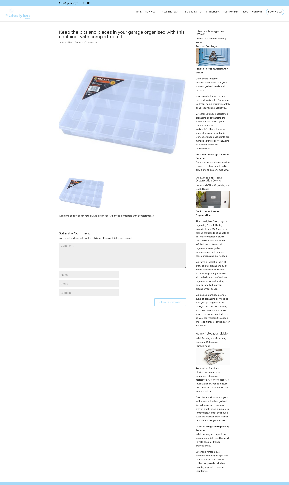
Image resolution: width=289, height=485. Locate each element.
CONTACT (257, 12)
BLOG (245, 12)
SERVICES (150, 12)
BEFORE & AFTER (193, 12)
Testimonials (231, 12)
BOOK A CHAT (275, 12)
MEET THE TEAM (170, 12)
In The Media (212, 12)
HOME (138, 12)
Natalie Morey (68, 42)
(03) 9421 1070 (70, 3)
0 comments (92, 42)
